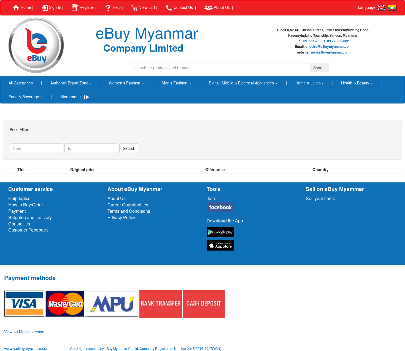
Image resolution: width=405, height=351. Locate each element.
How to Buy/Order (25, 204)
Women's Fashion (125, 83)
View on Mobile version (24, 331)
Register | (87, 7)
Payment (17, 211)
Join (211, 198)
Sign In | (55, 7)
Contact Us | (184, 7)
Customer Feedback (28, 230)
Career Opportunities (127, 204)
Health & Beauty (355, 83)
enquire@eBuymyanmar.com (329, 46)
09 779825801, (314, 40)
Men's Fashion (175, 83)
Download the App (225, 220)
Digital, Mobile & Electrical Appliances (242, 83)
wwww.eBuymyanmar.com (27, 348)
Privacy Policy (121, 217)
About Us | (223, 7)
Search (129, 148)
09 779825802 (338, 40)
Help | (117, 7)
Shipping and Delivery (30, 217)
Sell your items (320, 198)
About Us (116, 198)
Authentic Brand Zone (69, 83)
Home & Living (308, 83)
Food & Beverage (24, 96)
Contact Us (19, 223)
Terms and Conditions (128, 211)
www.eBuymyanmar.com (330, 52)
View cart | (147, 7)
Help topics (19, 198)
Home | (26, 7)
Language (367, 7)
